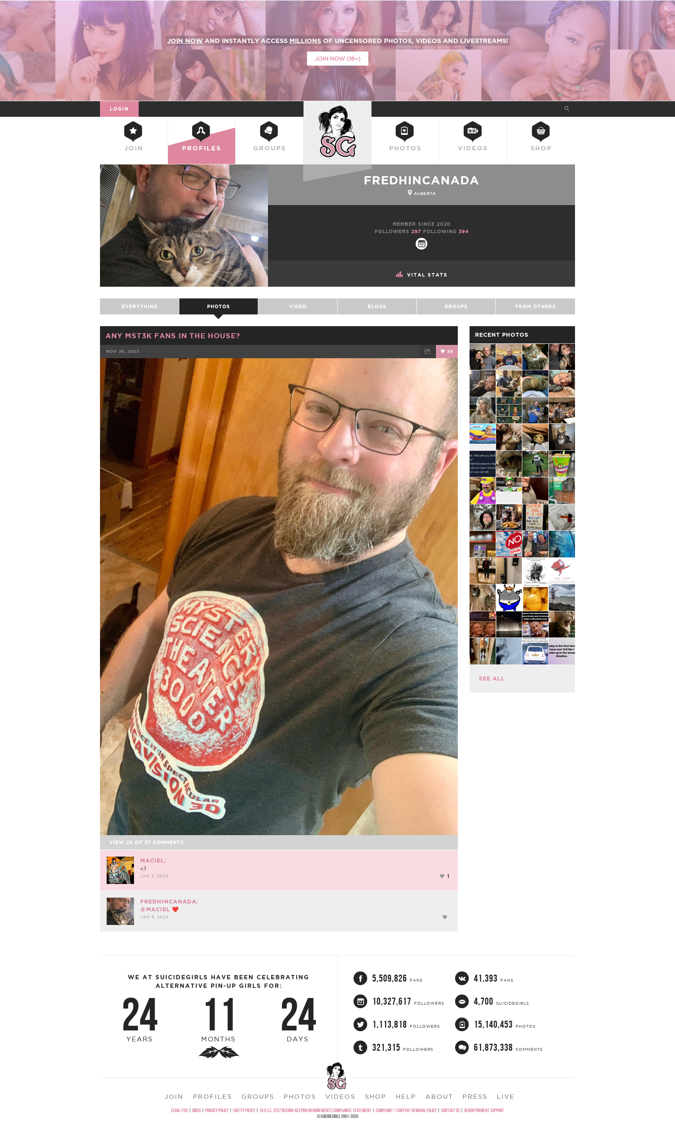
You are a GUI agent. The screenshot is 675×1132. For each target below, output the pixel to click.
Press (475, 1096)
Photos (405, 148)
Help (406, 1096)
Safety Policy (244, 1110)
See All (492, 678)
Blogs (377, 306)
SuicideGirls (337, 108)
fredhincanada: (169, 901)
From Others (535, 306)
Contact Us (450, 1110)
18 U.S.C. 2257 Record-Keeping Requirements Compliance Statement (315, 1110)
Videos (473, 148)
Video (298, 306)
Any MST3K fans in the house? (172, 335)
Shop (541, 148)
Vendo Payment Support (484, 1110)
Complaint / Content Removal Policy (406, 1110)
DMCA (196, 1110)
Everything (139, 306)
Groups (269, 148)
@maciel (155, 909)
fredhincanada (421, 180)
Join (133, 148)
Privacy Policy (217, 1110)
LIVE (506, 1096)
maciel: (153, 860)
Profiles (201, 148)
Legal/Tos (179, 1110)
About (439, 1096)
